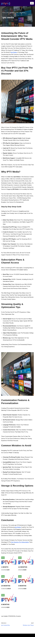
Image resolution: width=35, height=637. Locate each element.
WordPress (22, 635)
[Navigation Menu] (32, 3)
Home (4, 12)
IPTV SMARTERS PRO (12, 12)
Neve (11, 635)
